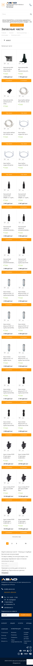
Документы (4, 641)
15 (25, 543)
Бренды (29, 623)
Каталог (4, 623)
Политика (14, 635)
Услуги (20, 623)
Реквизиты (14, 637)
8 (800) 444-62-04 (30, 5)
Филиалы (13, 632)
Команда (3, 635)
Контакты (4, 638)
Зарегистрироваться (17, 25)
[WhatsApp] (30, 647)
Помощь (27, 629)
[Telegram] (27, 647)
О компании (4, 632)
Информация (16, 629)
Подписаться (25, 615)
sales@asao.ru (8, 607)
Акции (12, 623)
